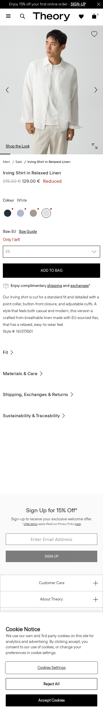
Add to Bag (52, 270)
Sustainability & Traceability (31, 415)
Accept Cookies (51, 700)
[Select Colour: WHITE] (46, 213)
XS (7, 251)
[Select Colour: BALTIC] (7, 213)
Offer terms (31, 524)
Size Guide (28, 231)
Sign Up (51, 556)
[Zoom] (93, 144)
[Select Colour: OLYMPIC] (20, 213)
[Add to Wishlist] (93, 36)
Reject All (51, 684)
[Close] (98, 4)
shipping (54, 285)
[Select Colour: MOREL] (33, 213)
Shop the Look (17, 146)
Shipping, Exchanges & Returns (35, 394)
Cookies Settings (51, 667)
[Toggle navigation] (8, 16)
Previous (8, 90)
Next (94, 90)
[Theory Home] (51, 16)
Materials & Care (20, 373)
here (78, 524)
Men (6, 162)
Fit (5, 352)
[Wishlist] (81, 16)
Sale (18, 162)
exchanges (79, 285)
